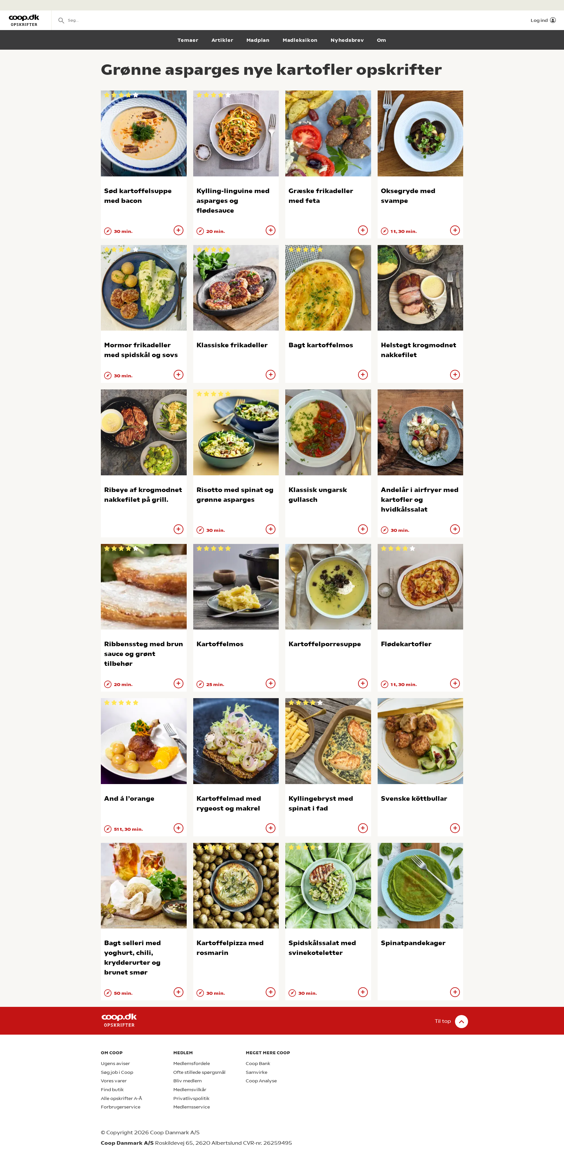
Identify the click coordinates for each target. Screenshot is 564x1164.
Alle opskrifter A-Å (121, 1098)
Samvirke (256, 1072)
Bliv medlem (187, 1081)
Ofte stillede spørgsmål (199, 1072)
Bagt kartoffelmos (321, 345)
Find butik (112, 1089)
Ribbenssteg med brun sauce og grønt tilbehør (143, 653)
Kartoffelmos (219, 644)
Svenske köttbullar (414, 798)
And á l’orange (129, 798)
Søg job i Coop (117, 1072)
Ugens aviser (115, 1063)
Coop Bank (258, 1063)
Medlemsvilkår (189, 1089)
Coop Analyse (261, 1081)
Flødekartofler (406, 644)
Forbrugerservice (120, 1107)
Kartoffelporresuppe (325, 644)
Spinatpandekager (413, 943)
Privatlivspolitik (191, 1098)
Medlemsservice (191, 1107)
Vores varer (114, 1081)
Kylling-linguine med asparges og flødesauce (233, 200)
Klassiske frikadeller (232, 345)
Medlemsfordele (191, 1063)
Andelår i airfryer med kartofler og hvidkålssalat (420, 499)
